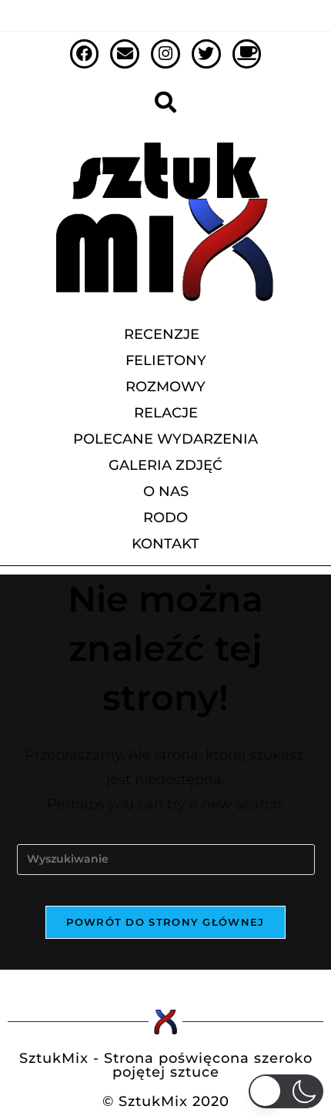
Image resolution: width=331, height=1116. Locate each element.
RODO (165, 517)
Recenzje (161, 334)
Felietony (165, 360)
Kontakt (165, 543)
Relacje (166, 412)
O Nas (166, 491)
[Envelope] (124, 54)
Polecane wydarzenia (165, 439)
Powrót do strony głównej (165, 922)
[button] (286, 1091)
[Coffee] (247, 54)
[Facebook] (84, 54)
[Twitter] (206, 54)
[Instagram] (165, 54)
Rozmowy (165, 386)
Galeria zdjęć (165, 465)
